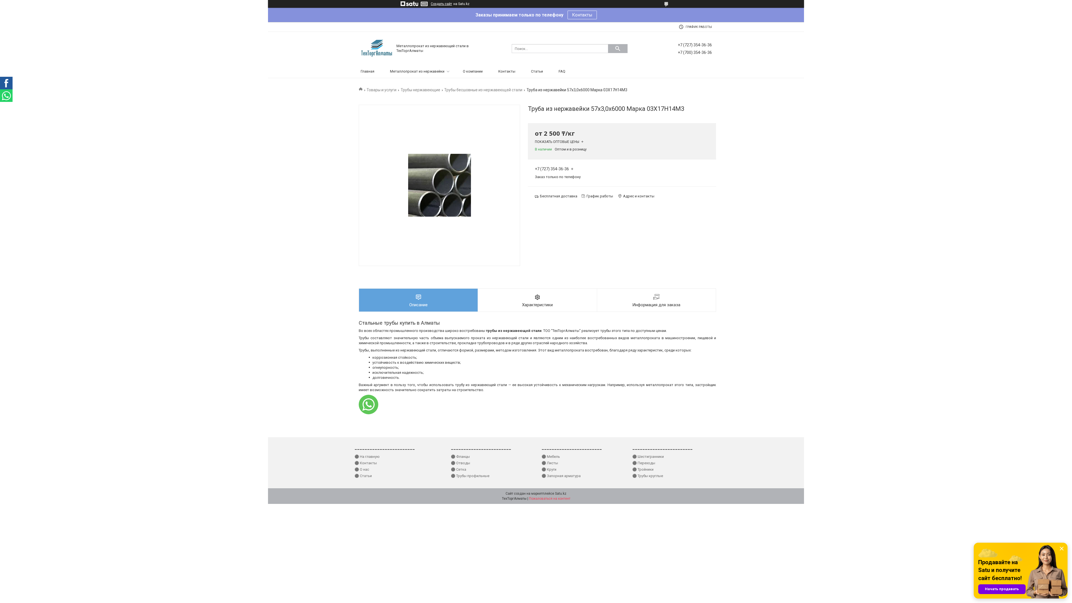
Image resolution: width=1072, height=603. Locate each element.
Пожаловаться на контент (549, 499)
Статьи (537, 71)
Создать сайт (441, 4)
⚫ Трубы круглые (647, 476)
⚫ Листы (550, 463)
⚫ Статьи (363, 476)
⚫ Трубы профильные (470, 476)
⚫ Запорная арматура (561, 476)
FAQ (562, 71)
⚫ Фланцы (460, 456)
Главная (367, 71)
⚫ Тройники (643, 469)
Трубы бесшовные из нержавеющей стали (483, 90)
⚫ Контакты (366, 463)
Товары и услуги (381, 90)
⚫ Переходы (643, 463)
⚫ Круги (549, 469)
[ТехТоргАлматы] (377, 48)
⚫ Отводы (460, 463)
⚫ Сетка (458, 469)
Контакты (582, 15)
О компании (473, 71)
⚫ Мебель (551, 456)
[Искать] (618, 48)
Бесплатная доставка (558, 196)
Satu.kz (560, 494)
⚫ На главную (367, 456)
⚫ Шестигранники (648, 456)
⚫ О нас (362, 469)
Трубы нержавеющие (420, 90)
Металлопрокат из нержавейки (417, 71)
